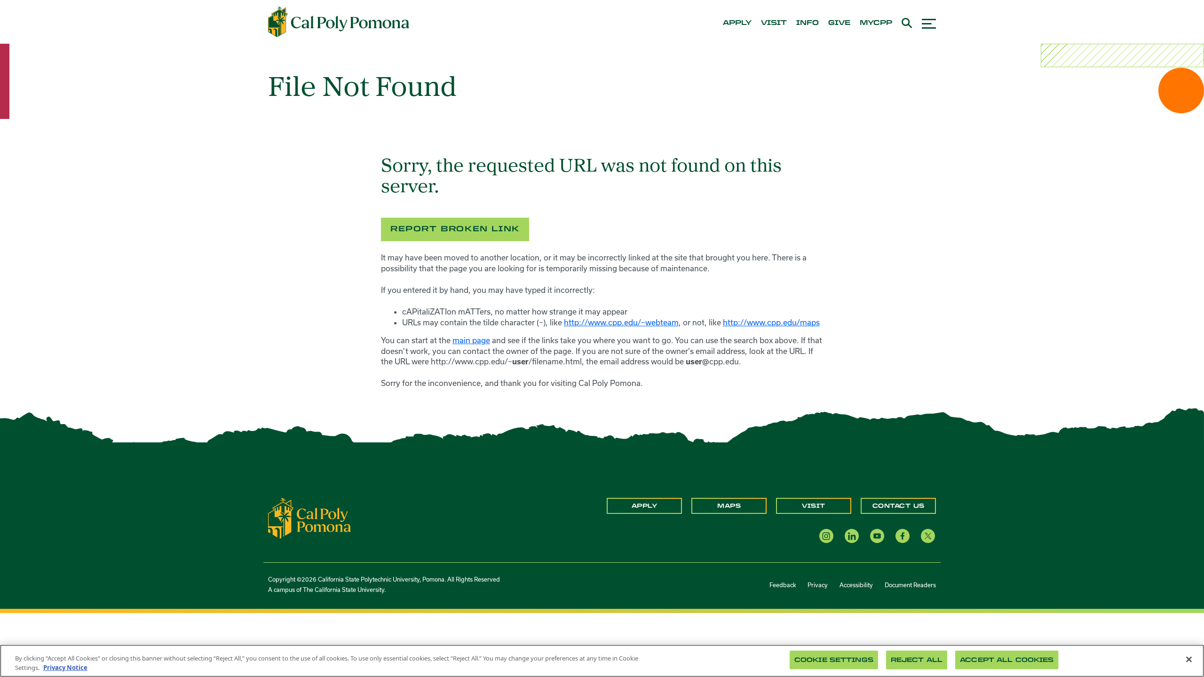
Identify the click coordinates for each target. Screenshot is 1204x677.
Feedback (782, 585)
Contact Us (898, 506)
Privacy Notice (65, 667)
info (807, 23)
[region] (602, 661)
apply (737, 23)
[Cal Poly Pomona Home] (338, 22)
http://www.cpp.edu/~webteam (621, 322)
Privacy (818, 585)
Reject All (917, 659)
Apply (644, 506)
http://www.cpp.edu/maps (771, 322)
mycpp (876, 23)
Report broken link (455, 228)
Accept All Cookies (1007, 659)
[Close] (1189, 659)
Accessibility (856, 585)
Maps (729, 506)
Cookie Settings (833, 659)
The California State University (343, 589)
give (839, 23)
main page (471, 340)
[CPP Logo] (309, 517)
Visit (813, 506)
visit (774, 23)
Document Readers (910, 585)
